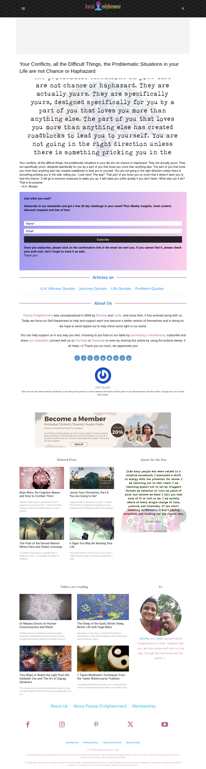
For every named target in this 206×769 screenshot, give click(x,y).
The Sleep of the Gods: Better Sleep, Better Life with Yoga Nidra (100, 625)
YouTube (81, 340)
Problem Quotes (149, 288)
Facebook (98, 340)
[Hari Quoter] (103, 375)
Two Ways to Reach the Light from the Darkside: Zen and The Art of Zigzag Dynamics (44, 678)
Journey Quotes (93, 288)
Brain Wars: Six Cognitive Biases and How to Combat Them (39, 494)
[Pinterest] (90, 358)
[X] (83, 358)
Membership (144, 706)
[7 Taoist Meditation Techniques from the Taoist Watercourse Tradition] (103, 659)
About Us (59, 706)
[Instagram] (62, 724)
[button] (183, 8)
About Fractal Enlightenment (100, 706)
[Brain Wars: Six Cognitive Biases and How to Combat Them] (41, 478)
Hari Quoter (103, 387)
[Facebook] (77, 358)
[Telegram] (109, 358)
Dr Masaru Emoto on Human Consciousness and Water (37, 625)
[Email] (116, 358)
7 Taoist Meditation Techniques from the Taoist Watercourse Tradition (101, 676)
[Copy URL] (122, 358)
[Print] (129, 358)
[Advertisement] (103, 38)
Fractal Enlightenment (38, 315)
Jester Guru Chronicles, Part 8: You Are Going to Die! (89, 494)
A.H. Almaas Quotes (57, 288)
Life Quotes (121, 288)
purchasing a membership (147, 335)
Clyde (117, 315)
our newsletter (38, 340)
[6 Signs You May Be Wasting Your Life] (92, 528)
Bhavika (101, 315)
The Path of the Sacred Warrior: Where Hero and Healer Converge (40, 545)
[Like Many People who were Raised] (154, 500)
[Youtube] (165, 724)
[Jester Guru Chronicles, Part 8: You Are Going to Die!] (92, 478)
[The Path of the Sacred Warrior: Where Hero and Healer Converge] (41, 528)
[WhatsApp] (96, 358)
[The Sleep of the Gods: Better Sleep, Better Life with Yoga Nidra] (103, 607)
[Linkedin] (103, 358)
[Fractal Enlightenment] (103, 6)
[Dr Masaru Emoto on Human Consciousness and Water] (45, 607)
